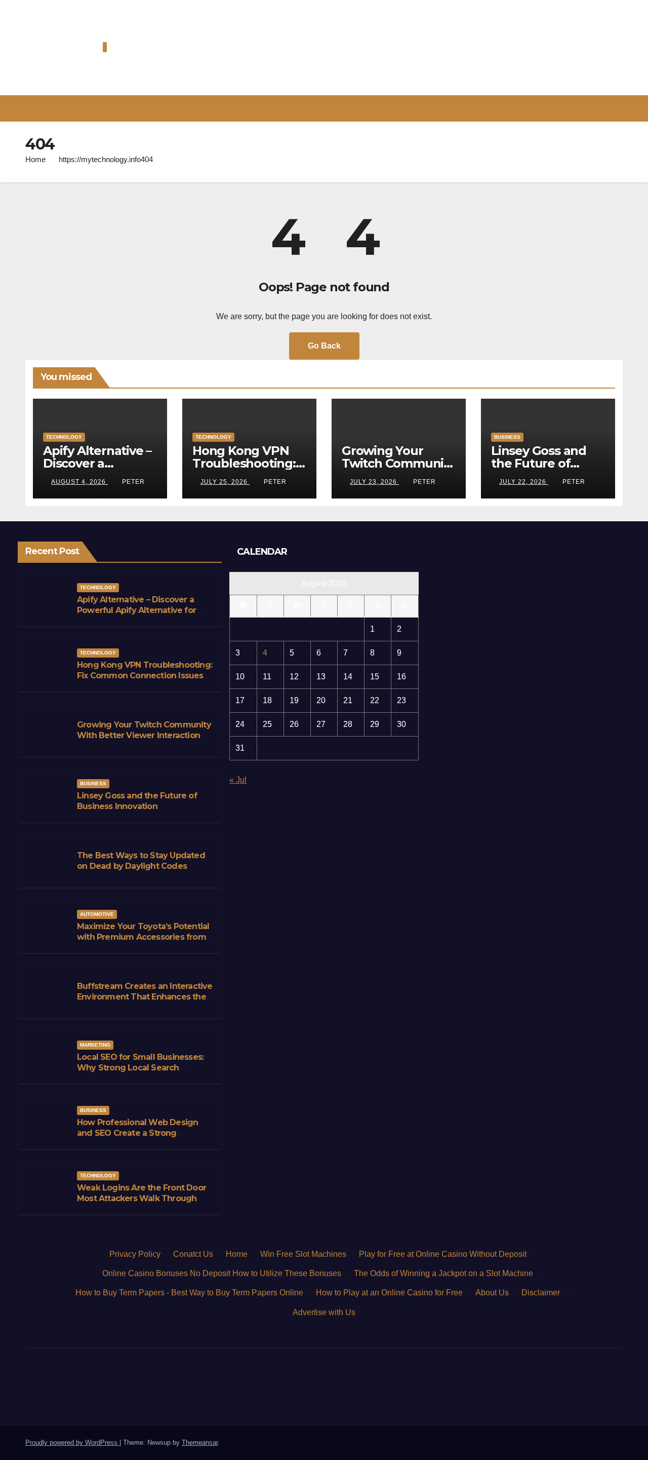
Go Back (324, 345)
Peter (133, 481)
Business (507, 437)
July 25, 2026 (225, 481)
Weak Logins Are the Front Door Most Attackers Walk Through (141, 1193)
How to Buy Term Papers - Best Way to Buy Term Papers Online (189, 1292)
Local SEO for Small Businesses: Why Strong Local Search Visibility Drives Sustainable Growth (140, 1072)
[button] (620, 108)
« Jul (238, 780)
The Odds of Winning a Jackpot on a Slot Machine (443, 1273)
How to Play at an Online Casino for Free (389, 1292)
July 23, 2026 (374, 481)
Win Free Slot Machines (303, 1254)
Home (35, 159)
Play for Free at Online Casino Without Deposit (442, 1254)
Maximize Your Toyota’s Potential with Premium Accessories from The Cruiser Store (143, 936)
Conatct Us (193, 1254)
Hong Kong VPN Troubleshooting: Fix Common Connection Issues (144, 670)
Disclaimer (540, 1292)
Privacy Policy (134, 1254)
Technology (64, 437)
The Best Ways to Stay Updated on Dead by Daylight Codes (141, 861)
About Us (492, 1292)
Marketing (95, 1045)
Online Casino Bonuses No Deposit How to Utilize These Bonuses (221, 1273)
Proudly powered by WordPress (72, 1442)
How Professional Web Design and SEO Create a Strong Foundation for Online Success (138, 1133)
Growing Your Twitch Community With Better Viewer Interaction (144, 730)
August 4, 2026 (79, 481)
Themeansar (200, 1442)
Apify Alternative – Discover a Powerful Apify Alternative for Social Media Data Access (136, 610)
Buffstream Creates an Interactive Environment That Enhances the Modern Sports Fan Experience (145, 996)
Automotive (97, 914)
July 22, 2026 (523, 481)
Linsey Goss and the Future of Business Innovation (137, 801)
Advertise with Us (324, 1312)
